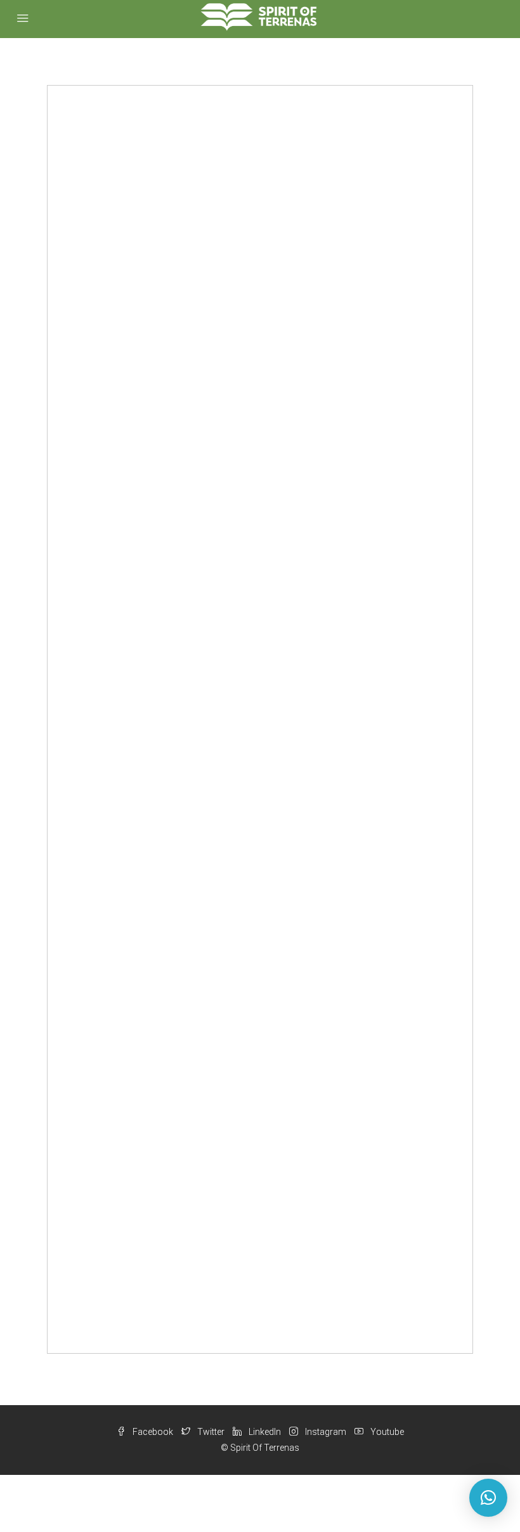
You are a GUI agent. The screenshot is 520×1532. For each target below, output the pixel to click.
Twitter (210, 1432)
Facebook (153, 1432)
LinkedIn (265, 1432)
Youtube (386, 1432)
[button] (488, 1498)
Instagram (325, 1432)
